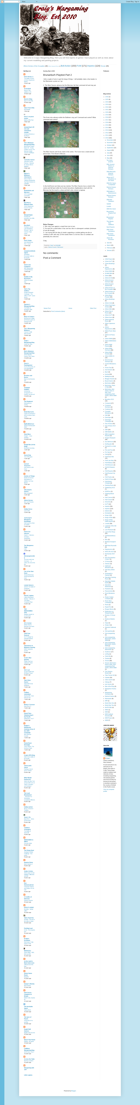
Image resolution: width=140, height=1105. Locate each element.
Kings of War (109, 517)
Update (109, 204)
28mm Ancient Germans (109, 280)
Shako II (107, 625)
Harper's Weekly (29, 984)
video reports (109, 680)
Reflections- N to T (29, 718)
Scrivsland (27, 88)
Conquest (108, 403)
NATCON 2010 (109, 551)
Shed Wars (27, 434)
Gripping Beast (109, 493)
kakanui (107, 511)
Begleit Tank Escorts (29, 1032)
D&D (106, 415)
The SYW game (28, 456)
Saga (106, 623)
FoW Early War (109, 456)
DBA (106, 429)
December (110, 140)
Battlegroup (108, 376)
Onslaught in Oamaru (109, 574)
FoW (79, 66)
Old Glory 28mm (110, 569)
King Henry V (27, 706)
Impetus (107, 506)
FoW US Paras (109, 479)
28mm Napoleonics (109, 327)
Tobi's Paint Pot (29, 918)
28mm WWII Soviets (108, 353)
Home (70, 308)
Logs (25, 549)
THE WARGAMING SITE (28, 610)
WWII (106, 720)
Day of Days (108, 423)
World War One (109, 703)
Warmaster (60, 247)
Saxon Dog (27, 455)
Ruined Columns (28, 900)
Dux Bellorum (109, 441)
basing (107, 374)
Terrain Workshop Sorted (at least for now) (29, 576)
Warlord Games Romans (111, 188)
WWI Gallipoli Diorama (109, 714)
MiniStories (27, 951)
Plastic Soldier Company (109, 597)
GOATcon (108, 491)
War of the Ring (109, 686)
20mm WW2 (108, 271)
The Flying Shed (29, 850)
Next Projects (111, 227)
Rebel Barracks (29, 412)
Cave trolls (27, 510)
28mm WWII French (108, 345)
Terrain (103, 66)
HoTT (106, 504)
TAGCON (107, 656)
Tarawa (107, 658)
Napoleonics (109, 549)
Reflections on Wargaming (109, 612)
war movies (108, 684)
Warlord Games (52, 247)
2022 (107, 107)
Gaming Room (109, 485)
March (109, 245)
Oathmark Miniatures (108, 566)
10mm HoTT (108, 261)
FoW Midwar (108, 463)
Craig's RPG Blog (29, 755)
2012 (107, 132)
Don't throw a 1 (28, 76)
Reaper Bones (109, 609)
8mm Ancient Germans (109, 360)
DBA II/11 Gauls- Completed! (111, 183)
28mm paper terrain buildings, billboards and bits (29, 874)
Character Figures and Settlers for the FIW (29, 888)
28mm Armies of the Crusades (34, 66)
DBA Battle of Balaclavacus (111, 192)
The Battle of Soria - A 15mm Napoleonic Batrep (29, 80)
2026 (107, 97)
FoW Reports (109, 471)
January (109, 250)
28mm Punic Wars (110, 331)
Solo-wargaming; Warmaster (110, 648)
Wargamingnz (28, 215)
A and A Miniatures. (110, 364)
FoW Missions (109, 465)
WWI (106, 712)
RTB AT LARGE (29, 907)
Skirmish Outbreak (110, 627)
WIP (106, 701)
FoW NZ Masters (110, 467)
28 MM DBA (108, 273)
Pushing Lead (28, 928)
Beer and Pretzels (29, 502)
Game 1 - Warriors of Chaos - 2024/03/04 (29, 536)
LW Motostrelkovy (110, 535)
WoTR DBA (108, 707)
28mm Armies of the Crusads (110, 292)
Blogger (73, 1091)
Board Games (109, 381)
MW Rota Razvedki (110, 545)
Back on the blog (28, 100)
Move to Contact (29, 316)
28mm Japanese (110, 323)
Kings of (107, 515)
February (110, 248)
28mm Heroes (28, 500)
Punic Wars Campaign (108, 601)
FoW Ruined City (110, 473)
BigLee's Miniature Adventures (27, 175)
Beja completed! (28, 493)
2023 (107, 104)
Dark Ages (108, 417)
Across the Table (29, 1059)
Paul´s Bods (28, 240)
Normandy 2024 (110, 554)
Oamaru (107, 563)
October (109, 145)
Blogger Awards (109, 379)
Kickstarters (108, 513)
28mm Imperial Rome (53, 66)
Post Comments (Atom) (58, 311)
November (110, 142)
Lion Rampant (109, 529)
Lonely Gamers (29, 585)
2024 (107, 102)
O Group (107, 561)
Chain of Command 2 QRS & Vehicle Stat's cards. (29, 415)
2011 (107, 135)
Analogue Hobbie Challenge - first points (28, 853)
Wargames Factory (110, 689)
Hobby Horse (28, 509)
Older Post (93, 308)
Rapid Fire (108, 607)
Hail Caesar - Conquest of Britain (28, 994)
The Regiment (28, 401)
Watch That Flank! (29, 1040)
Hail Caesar (108, 497)
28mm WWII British (110, 341)
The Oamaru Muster (108, 672)
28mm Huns (108, 317)
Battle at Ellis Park (29, 120)
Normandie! (27, 109)
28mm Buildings (110, 299)
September (110, 148)
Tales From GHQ (29, 108)
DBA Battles (108, 432)
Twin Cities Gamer (27, 681)
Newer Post (47, 308)
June (108, 155)
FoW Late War (109, 460)
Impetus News (28, 862)
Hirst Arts (107, 502)
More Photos (27, 985)
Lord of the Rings (110, 532)
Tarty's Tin (27, 817)
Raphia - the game (29, 1041)
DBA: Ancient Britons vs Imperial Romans (110, 167)
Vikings (107, 682)
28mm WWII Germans (108, 349)
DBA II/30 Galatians (110, 200)
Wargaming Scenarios (108, 693)
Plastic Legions (29, 595)
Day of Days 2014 (110, 426)
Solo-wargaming (110, 633)
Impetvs (91, 66)
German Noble (28, 843)
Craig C (108, 758)
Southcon (108, 652)
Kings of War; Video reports (109, 520)
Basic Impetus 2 (28, 864)
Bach (106, 372)
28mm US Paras (110, 335)
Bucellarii (27, 225)
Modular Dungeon (110, 542)
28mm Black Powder (108, 296)
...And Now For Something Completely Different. (29, 798)
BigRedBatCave (29, 424)
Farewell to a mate (110, 446)
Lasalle (109, 206)
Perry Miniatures (110, 593)
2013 (107, 130)
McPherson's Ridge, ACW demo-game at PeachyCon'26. (29, 320)
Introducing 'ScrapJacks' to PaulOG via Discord (29, 392)
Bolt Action (66, 66)
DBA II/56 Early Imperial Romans (111, 173)
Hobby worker (28, 807)
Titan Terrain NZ (110, 675)
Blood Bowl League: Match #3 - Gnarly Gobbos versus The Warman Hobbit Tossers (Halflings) (29, 149)
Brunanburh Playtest (110, 218)
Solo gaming (109, 631)
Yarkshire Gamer (29, 160)
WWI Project (108, 718)
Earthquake (108, 444)
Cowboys (108, 409)
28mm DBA (108, 309)
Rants (106, 604)
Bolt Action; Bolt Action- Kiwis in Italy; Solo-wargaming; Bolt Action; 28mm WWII (110, 392)
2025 (107, 99)
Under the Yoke (28, 344)
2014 (107, 127)
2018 (107, 117)
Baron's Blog (28, 99)
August (109, 150)
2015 (107, 125)
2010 (107, 138)
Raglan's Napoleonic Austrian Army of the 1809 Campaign (29, 729)
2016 (107, 122)
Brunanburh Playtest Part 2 (111, 213)
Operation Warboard (108, 585)
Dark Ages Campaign (108, 420)
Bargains (26, 976)
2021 (107, 109)
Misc (106, 539)
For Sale (107, 452)
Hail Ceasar (108, 499)
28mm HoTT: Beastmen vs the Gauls (111, 179)
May (108, 158)
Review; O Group (110, 615)
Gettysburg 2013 (110, 487)
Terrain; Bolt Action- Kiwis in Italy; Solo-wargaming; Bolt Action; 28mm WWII (110, 665)
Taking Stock (27, 1010)
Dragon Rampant (110, 438)
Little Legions (28, 1075)
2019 (107, 115)
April (108, 243)
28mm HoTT (108, 315)
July (108, 153)
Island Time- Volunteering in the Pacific (28, 715)
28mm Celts (108, 303)
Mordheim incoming (29, 448)
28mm (107, 275)
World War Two (109, 705)
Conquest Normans (108, 406)
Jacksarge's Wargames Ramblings (28, 519)
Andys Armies (28, 871)
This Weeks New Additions (110, 223)
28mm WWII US (109, 356)
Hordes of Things (29, 476)
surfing (107, 654)
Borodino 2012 (109, 399)
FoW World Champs (108, 482)
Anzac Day (108, 367)
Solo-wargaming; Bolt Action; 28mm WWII (110, 638)
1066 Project (109, 259)
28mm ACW (108, 278)
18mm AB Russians (110, 238)
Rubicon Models (110, 619)
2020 (107, 112)
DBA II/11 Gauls (111, 209)
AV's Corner (28, 623)
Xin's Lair (27, 670)
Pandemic (108, 589)
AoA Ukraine (108, 370)
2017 (107, 120)
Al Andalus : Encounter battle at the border (29, 256)
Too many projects (110, 161)
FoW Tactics (108, 477)
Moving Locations (28, 1060)
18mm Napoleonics (109, 268)
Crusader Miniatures (108, 412)
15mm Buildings (110, 263)
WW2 (106, 710)
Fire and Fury (109, 450)
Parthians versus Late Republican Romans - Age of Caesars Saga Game (28, 230)
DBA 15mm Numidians (111, 230)
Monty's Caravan (29, 704)
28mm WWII (108, 338)
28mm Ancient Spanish (109, 284)
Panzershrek (109, 591)
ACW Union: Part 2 (29, 1052)
